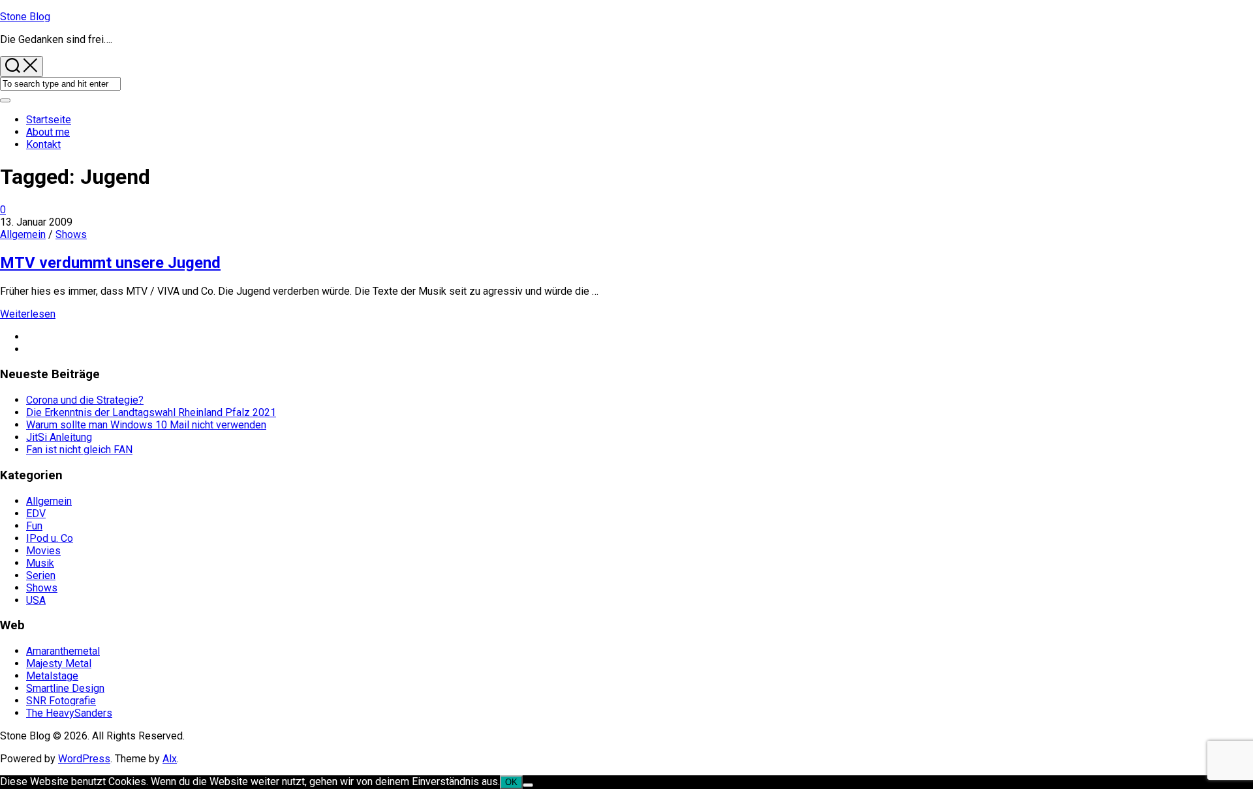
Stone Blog (25, 16)
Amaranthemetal (63, 651)
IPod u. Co (49, 538)
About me (48, 132)
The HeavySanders (69, 713)
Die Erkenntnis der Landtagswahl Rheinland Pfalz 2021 (151, 412)
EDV (36, 513)
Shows (71, 234)
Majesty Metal (58, 663)
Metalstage (52, 676)
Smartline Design (65, 688)
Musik (40, 563)
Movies (43, 550)
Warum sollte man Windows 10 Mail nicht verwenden (146, 425)
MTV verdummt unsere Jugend (110, 263)
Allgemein (23, 234)
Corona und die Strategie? (85, 400)
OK (511, 782)
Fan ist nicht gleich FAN (79, 449)
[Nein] (528, 785)
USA (36, 600)
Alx (169, 758)
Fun (34, 526)
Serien (40, 575)
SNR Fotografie (61, 700)
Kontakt (43, 144)
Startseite (48, 119)
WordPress (84, 758)
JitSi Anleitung (59, 437)
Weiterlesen (27, 314)
